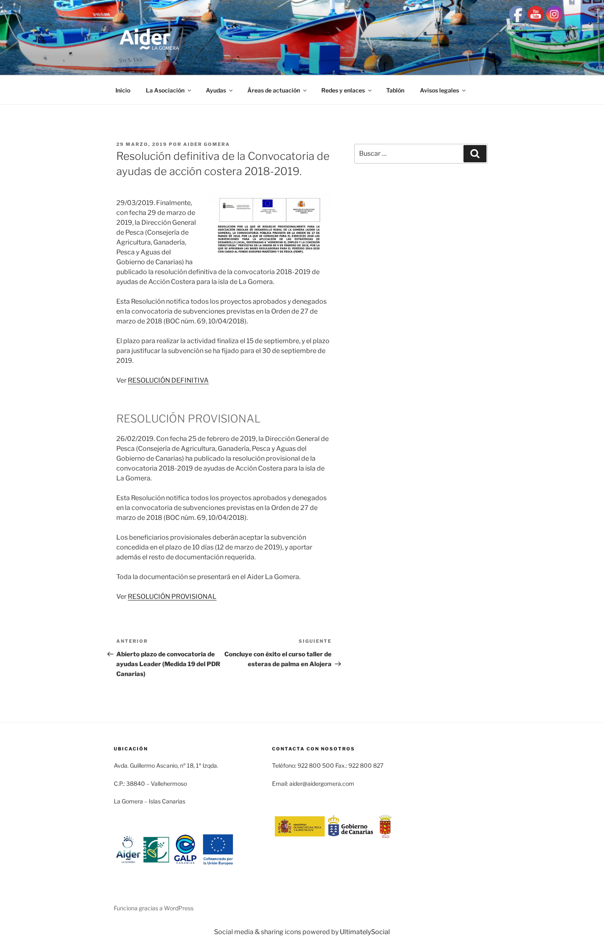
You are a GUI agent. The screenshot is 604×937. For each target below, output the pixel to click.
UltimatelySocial (365, 932)
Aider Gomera (206, 144)
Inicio (122, 90)
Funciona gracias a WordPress (154, 908)
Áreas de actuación (273, 90)
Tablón (395, 90)
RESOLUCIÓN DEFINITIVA (168, 380)
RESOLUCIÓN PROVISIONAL (172, 596)
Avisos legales (439, 90)
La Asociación (165, 90)
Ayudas (216, 90)
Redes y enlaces (343, 90)
